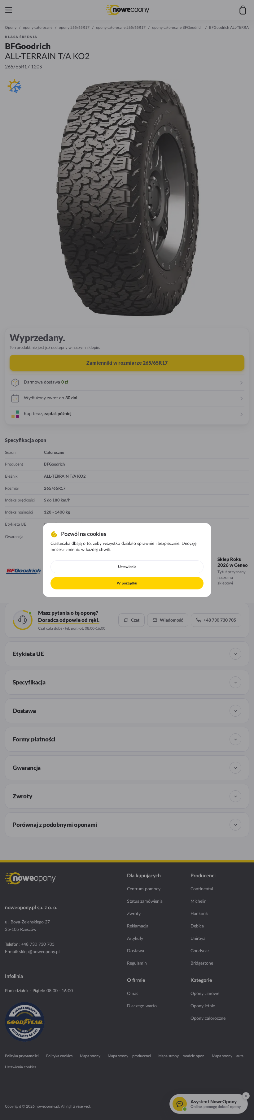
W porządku (127, 583)
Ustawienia (127, 567)
